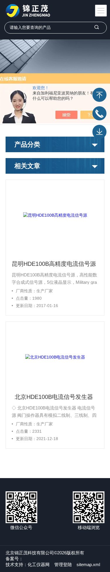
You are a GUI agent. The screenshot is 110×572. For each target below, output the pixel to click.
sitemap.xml (88, 564)
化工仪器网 (39, 564)
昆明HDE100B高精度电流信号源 (54, 264)
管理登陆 (63, 564)
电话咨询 (99, 113)
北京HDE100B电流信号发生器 (54, 397)
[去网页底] (99, 132)
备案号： (14, 558)
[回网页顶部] (99, 95)
